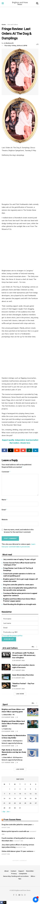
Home (4, 24)
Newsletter (30, 871)
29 (9, 808)
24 (20, 803)
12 (30, 794)
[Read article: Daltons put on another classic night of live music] (6, 667)
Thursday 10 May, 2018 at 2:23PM (15, 45)
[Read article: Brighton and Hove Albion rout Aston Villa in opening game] (32, 712)
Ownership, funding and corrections (16, 876)
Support (21, 871)
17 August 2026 (19, 670)
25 (25, 803)
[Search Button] (37, 3)
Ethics (33, 876)
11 (25, 794)
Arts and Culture (12, 24)
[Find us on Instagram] (25, 895)
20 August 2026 (19, 660)
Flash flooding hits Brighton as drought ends (19, 604)
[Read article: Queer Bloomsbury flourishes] (6, 677)
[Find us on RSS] (22, 895)
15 (9, 798)
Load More (20, 694)
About (6, 871)
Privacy (14, 873)
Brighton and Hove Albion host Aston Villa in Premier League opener (13, 723)
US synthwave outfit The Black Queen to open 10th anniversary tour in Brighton (23, 655)
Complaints (23, 873)
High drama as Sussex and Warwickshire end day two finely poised (14, 752)
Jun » (8, 811)
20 (35, 798)
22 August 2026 (8, 746)
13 (35, 794)
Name (4, 500)
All (33, 646)
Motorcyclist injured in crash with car (15, 831)
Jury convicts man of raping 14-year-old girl (19, 559)
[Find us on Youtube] (19, 895)
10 (20, 794)
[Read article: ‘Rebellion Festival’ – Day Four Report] (6, 685)
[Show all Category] (36, 647)
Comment (6, 472)
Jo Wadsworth (9, 43)
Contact (13, 871)
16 (15, 798)
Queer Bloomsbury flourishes (23, 675)
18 (25, 798)
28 (4, 808)
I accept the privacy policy (12, 635)
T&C (19, 879)
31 (20, 808)
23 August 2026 (8, 717)
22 (9, 803)
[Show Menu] (3, 3)
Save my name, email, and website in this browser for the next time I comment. (19, 531)
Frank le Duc (7, 729)
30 (15, 808)
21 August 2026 (8, 762)
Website (5, 519)
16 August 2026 (19, 678)
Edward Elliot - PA (8, 714)
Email (4, 510)
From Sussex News (12, 819)
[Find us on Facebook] (13, 895)
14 (4, 798)
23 (15, 803)
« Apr (3, 811)
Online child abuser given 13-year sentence (17, 851)
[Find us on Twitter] (16, 895)
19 (30, 798)
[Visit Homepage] (20, 3)
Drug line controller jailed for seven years (18, 585)
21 (4, 803)
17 (20, 798)
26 (30, 803)
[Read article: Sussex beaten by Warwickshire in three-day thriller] (32, 738)
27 (35, 803)
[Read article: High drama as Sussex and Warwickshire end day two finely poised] (32, 753)
